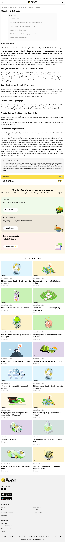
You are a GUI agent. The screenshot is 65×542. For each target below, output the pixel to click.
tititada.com (11, 181)
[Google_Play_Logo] (6, 498)
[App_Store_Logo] (6, 494)
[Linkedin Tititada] (2, 489)
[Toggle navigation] (2, 2)
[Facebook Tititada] (5, 489)
